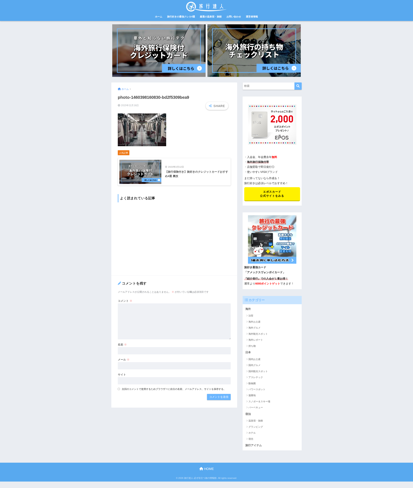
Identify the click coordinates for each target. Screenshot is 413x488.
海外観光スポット (258, 333)
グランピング (255, 426)
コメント (125, 300)
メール (124, 359)
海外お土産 (254, 321)
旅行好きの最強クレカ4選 (181, 16)
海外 (248, 308)
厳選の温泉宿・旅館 (211, 16)
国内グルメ (254, 365)
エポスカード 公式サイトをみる (272, 193)
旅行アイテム (253, 445)
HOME (208, 469)
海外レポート (255, 339)
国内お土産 (254, 359)
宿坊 (250, 438)
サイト (122, 374)
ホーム (158, 16)
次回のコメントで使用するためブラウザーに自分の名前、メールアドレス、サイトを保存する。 (174, 389)
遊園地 (252, 395)
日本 (248, 352)
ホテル (252, 432)
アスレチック (255, 377)
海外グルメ (254, 327)
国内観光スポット (258, 371)
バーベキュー (255, 407)
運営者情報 (252, 16)
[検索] (298, 86)
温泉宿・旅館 (255, 420)
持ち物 (252, 346)
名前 (122, 344)
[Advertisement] (174, 238)
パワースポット (256, 389)
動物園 (252, 383)
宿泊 (248, 414)
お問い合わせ (234, 16)
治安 (250, 315)
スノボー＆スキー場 (259, 401)
